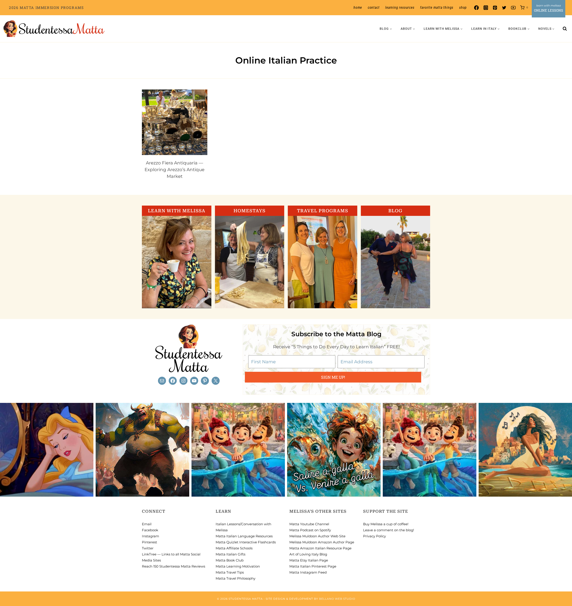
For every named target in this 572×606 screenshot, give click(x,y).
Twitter (148, 548)
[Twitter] (504, 7)
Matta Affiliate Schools (234, 548)
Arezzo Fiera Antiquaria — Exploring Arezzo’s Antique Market (174, 169)
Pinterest (149, 542)
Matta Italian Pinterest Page (312, 566)
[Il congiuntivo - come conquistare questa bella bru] (142, 449)
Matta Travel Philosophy (235, 578)
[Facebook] (476, 7)
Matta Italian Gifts (230, 554)
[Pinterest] (494, 7)
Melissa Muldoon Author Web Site (317, 536)
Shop (463, 7)
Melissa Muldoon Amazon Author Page (321, 542)
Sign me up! (333, 377)
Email (146, 524)
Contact (374, 7)
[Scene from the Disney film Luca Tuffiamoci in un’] (238, 449)
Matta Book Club (230, 560)
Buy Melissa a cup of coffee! (385, 524)
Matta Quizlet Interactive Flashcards (246, 542)
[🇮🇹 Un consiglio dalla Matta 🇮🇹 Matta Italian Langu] (334, 449)
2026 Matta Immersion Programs (46, 7)
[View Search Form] (565, 28)
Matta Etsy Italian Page (308, 560)
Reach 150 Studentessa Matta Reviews (173, 566)
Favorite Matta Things (436, 7)
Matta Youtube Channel (309, 524)
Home (357, 7)
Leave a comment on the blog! (388, 530)
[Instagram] (485, 7)
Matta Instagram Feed (308, 572)
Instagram (150, 536)
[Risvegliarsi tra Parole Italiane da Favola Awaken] (46, 449)
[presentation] (174, 122)
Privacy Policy (374, 536)
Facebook (150, 530)
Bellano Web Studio (337, 598)
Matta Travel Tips (230, 572)
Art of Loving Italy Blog (308, 554)
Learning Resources (399, 7)
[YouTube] (513, 7)
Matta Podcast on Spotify (310, 530)
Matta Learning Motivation (238, 566)
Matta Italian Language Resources (244, 536)
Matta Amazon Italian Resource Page (320, 548)
